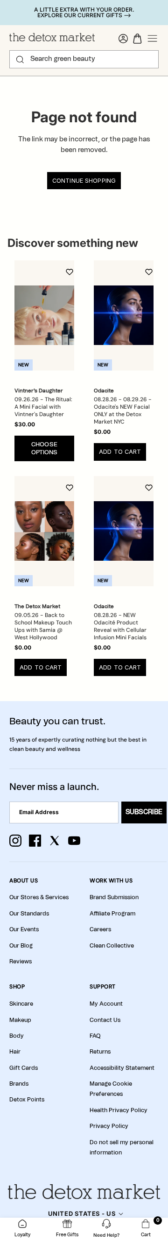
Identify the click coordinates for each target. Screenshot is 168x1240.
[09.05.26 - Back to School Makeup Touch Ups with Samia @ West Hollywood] (44, 531)
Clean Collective (112, 945)
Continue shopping (84, 180)
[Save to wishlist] (70, 272)
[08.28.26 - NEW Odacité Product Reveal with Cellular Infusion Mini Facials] (124, 531)
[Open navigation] (153, 39)
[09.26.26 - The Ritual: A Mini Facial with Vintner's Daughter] (44, 315)
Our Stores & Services (39, 897)
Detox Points (26, 1099)
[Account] (123, 38)
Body (16, 1036)
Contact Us (105, 1020)
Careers (100, 929)
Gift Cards (23, 1068)
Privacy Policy (109, 1126)
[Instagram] (15, 841)
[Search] (20, 59)
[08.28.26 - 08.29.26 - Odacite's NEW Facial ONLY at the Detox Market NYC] (124, 315)
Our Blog (21, 945)
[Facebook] (35, 841)
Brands (18, 1084)
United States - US (82, 1213)
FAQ (95, 1036)
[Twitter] (55, 841)
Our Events (24, 929)
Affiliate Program (112, 913)
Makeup (20, 1020)
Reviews (20, 961)
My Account (106, 1004)
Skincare (21, 1004)
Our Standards (29, 913)
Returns (100, 1051)
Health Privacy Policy (118, 1110)
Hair (15, 1051)
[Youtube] (74, 841)
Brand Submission (114, 897)
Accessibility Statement (122, 1068)
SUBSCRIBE (144, 812)
